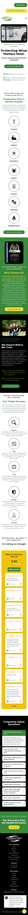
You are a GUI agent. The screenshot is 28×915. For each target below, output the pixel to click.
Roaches (14, 884)
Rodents (14, 875)
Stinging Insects (14, 886)
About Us (14, 849)
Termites (14, 873)
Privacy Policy (14, 859)
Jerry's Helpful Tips (14, 853)
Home (14, 846)
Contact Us (14, 855)
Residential (14, 867)
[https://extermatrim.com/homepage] (7, 18)
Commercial (14, 865)
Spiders (14, 881)
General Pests (14, 879)
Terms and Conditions (14, 857)
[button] (26, 18)
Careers (14, 851)
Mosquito (14, 877)
